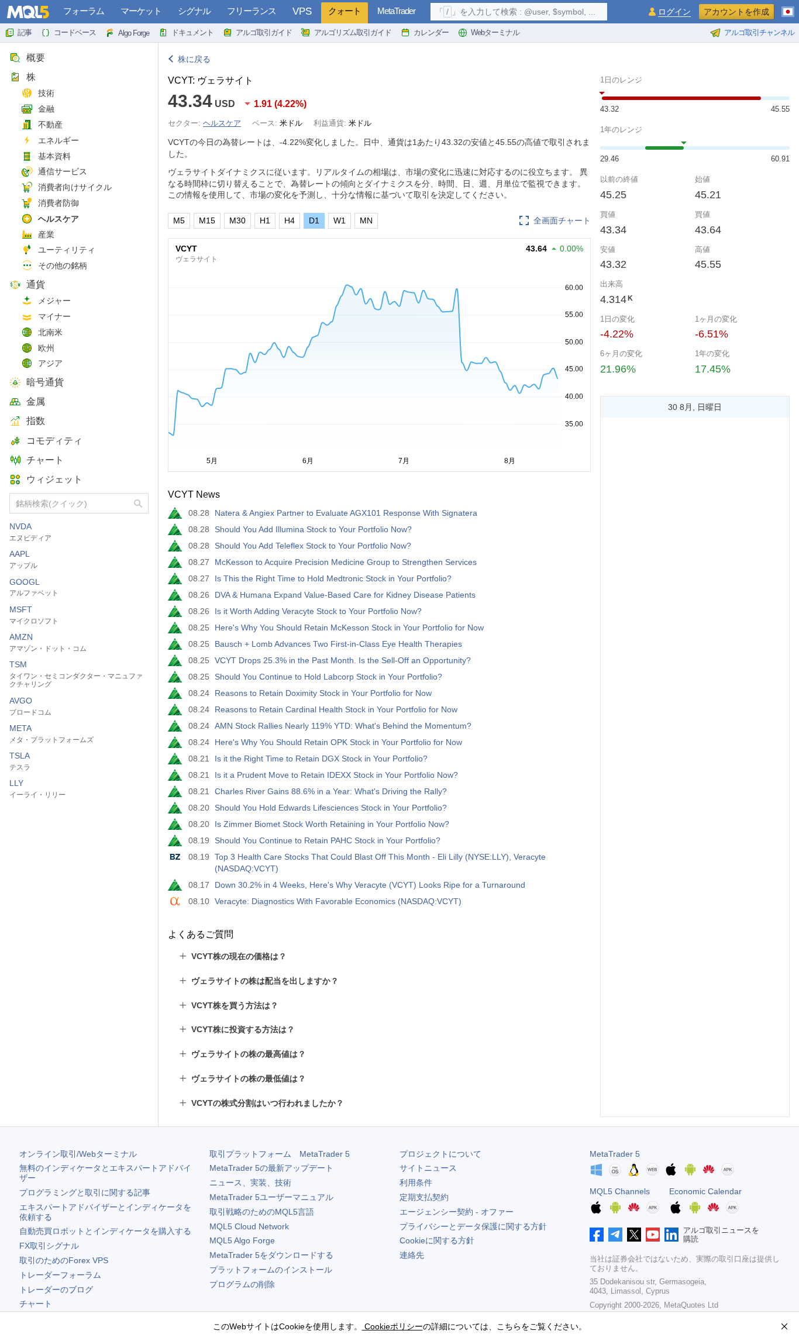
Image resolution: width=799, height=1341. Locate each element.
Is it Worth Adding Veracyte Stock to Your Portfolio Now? (318, 611)
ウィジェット (54, 479)
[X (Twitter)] (634, 1235)
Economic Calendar (705, 1191)
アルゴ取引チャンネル (759, 32)
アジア (50, 363)
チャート (45, 460)
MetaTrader (396, 11)
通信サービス (62, 171)
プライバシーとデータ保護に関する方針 (473, 1226)
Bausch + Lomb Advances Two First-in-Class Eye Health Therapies (338, 644)
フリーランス (251, 11)
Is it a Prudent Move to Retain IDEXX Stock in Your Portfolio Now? (336, 775)
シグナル (194, 11)
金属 (35, 401)
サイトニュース (428, 1168)
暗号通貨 (45, 382)
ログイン (674, 12)
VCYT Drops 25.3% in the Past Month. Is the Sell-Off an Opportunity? (343, 660)
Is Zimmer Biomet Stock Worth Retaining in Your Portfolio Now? (332, 824)
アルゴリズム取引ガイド (352, 32)
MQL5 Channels (620, 1191)
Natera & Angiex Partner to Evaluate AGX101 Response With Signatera (346, 513)
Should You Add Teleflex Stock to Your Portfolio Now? (313, 545)
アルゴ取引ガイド (264, 32)
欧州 (46, 348)
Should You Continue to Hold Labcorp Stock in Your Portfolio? (328, 676)
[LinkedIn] (671, 1235)
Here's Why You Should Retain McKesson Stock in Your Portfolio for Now (349, 627)
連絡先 (411, 1255)
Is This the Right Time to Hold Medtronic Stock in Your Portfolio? (333, 578)
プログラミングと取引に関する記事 (84, 1192)
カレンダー (431, 32)
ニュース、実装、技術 (250, 1182)
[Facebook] (597, 1235)
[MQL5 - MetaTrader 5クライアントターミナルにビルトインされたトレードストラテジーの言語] (28, 12)
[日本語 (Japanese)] (787, 7)
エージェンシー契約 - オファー (456, 1211)
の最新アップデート (271, 1168)
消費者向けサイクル (75, 187)
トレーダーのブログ (56, 1289)
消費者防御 (58, 203)
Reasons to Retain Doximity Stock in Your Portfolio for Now (323, 693)
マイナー (54, 316)
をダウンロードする (271, 1255)
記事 (25, 32)
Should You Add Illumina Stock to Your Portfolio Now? (313, 529)
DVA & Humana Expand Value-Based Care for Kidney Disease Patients (345, 594)
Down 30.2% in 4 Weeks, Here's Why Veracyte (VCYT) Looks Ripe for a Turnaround (370, 885)
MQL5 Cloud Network (249, 1226)
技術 (46, 93)
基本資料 (54, 156)
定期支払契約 (424, 1197)
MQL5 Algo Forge (242, 1240)
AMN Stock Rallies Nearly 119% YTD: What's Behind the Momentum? (343, 725)
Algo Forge (133, 33)
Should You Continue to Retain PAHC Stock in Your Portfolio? (327, 840)
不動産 (50, 124)
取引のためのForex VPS (63, 1260)
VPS (302, 11)
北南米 (50, 332)
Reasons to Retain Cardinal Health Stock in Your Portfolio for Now (336, 709)
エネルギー (58, 140)
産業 (46, 234)
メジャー (54, 300)
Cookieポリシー (392, 1326)
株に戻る (194, 59)
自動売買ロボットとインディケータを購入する (105, 1231)
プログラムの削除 (242, 1284)
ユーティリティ (66, 249)
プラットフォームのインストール (270, 1269)
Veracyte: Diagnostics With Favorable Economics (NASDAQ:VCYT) (338, 901)
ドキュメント (192, 32)
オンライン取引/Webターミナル (78, 1154)
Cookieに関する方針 (436, 1240)
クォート (344, 11)
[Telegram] (615, 1235)
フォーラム (83, 11)
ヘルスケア (58, 218)
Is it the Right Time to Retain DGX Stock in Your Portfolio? (321, 758)
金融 (46, 108)
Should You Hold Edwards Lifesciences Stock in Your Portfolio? (331, 807)
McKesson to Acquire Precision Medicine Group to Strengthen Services (346, 562)
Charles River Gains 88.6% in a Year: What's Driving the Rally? (331, 791)
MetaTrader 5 (615, 1154)
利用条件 (415, 1182)
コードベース (75, 32)
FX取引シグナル (49, 1245)
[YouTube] (653, 1235)
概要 (35, 58)
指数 (35, 421)
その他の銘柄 (62, 265)
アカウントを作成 (736, 11)
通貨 (35, 284)
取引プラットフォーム (279, 1154)
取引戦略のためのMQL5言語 (261, 1211)
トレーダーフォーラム (60, 1275)
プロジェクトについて (440, 1154)
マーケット (140, 11)
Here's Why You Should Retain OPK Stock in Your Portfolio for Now (338, 742)
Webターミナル (495, 32)
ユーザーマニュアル (271, 1197)
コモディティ (54, 441)
